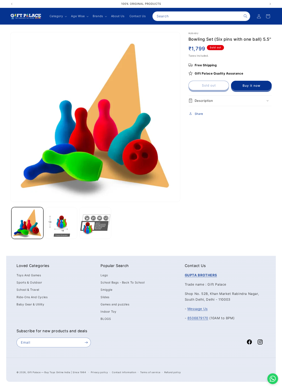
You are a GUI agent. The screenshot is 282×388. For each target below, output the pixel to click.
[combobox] (201, 16)
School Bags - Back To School (123, 282)
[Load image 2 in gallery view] (61, 223)
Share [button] (199, 113)
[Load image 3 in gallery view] (95, 223)
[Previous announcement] (11, 4)
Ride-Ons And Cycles (32, 297)
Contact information (124, 372)
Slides (105, 297)
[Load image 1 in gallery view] (27, 223)
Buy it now (251, 85)
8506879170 (197, 318)
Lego (104, 275)
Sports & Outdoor (29, 282)
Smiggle (106, 289)
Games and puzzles (115, 304)
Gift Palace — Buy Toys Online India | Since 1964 (56, 372)
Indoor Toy (108, 311)
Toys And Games (29, 275)
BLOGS (106, 318)
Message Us (197, 309)
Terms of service (150, 372)
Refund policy (172, 372)
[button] (58, 16)
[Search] (245, 16)
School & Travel (28, 289)
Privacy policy (99, 372)
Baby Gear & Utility (30, 304)
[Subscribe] (86, 342)
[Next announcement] (270, 4)
